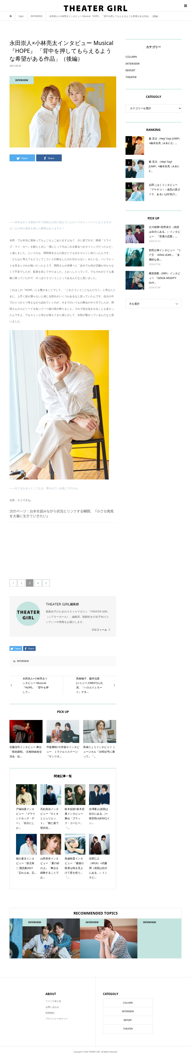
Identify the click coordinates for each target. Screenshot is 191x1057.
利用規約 (50, 1012)
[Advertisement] (63, 193)
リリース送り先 (53, 1001)
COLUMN (131, 56)
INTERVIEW (23, 661)
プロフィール (99, 629)
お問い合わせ (52, 1007)
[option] (38, 938)
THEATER (131, 77)
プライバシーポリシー (57, 1018)
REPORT (130, 70)
